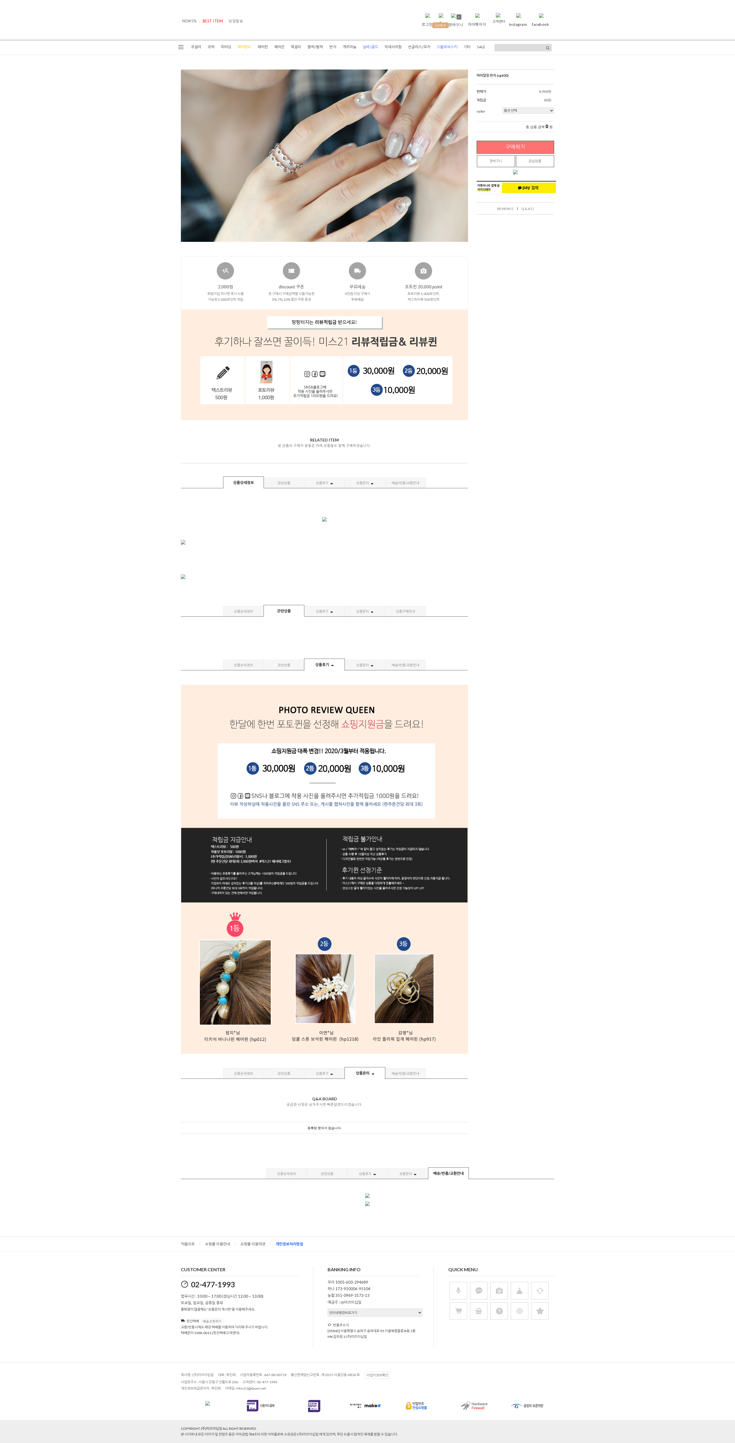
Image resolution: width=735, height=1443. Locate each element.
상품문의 (363, 483)
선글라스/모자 (419, 47)
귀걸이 (196, 47)
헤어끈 (279, 47)
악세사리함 (393, 47)
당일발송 (236, 21)
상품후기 (322, 483)
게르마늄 (349, 47)
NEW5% (189, 21)
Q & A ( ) (527, 209)
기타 (467, 47)
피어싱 (226, 47)
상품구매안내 (405, 611)
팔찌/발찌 (315, 47)
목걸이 (296, 47)
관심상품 (535, 161)
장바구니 (496, 161)
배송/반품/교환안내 (405, 483)
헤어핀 (263, 47)
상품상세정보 (243, 482)
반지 (332, 47)
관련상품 (284, 483)
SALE (481, 47)
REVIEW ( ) (505, 209)
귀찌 (211, 47)
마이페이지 (477, 24)
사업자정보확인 (377, 1375)
